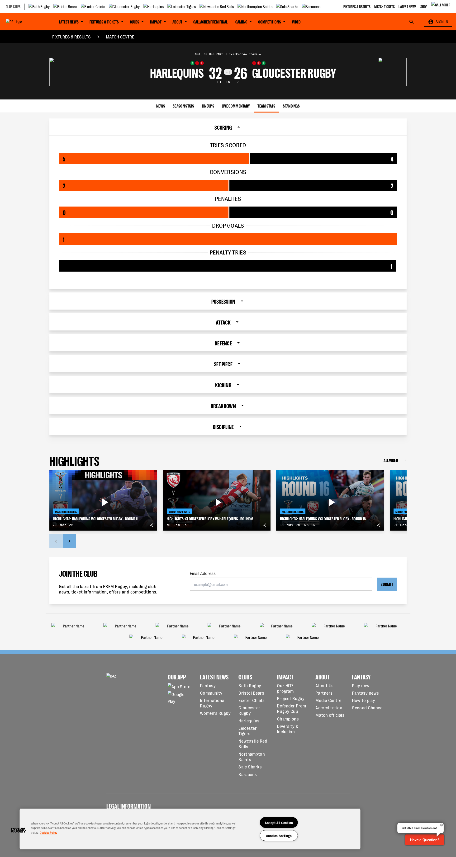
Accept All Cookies (279, 822)
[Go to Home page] (24, 21)
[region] (190, 829)
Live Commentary (236, 105)
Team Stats (266, 105)
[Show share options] (151, 525)
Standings (291, 105)
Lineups (208, 105)
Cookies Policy (48, 832)
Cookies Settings (279, 835)
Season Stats (183, 105)
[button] (18, 830)
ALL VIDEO (391, 460)
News (160, 105)
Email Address (203, 573)
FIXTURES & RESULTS (71, 36)
